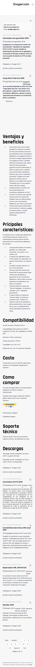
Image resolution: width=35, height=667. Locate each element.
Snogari (30, 664)
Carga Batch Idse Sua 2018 (13, 78)
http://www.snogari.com (11, 27)
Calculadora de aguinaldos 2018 (16, 38)
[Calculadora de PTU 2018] (12, 485)
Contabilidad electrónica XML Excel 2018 (17, 529)
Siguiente (17, 648)
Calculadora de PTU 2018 (12, 482)
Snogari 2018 (16, 468)
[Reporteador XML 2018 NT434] (14, 571)
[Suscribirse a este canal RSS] (30, 20)
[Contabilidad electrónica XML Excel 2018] (17, 533)
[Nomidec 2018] (8, 608)
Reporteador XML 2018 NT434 (15, 567)
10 (10, 648)
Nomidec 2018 (8, 605)
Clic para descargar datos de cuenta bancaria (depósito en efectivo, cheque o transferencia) (17, 390)
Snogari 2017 (16, 64)
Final (24, 648)
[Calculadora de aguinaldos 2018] (14, 41)
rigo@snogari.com (13, 29)
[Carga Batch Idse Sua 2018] (12, 81)
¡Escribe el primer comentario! (12, 68)
